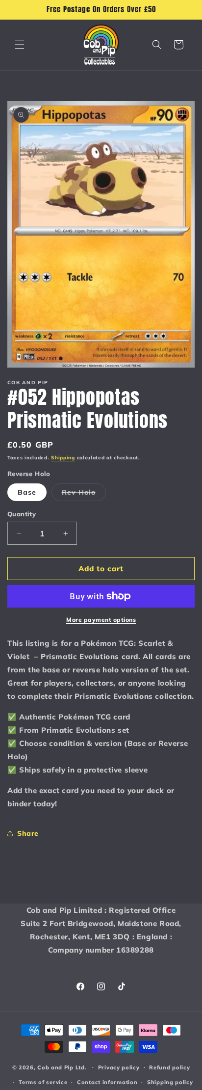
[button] (19, 44)
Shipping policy (170, 1082)
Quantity (21, 514)
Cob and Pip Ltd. (61, 1066)
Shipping (63, 457)
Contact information (107, 1082)
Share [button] (28, 833)
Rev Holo (84, 494)
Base (27, 492)
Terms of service (43, 1082)
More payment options (101, 619)
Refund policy (169, 1067)
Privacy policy (119, 1067)
